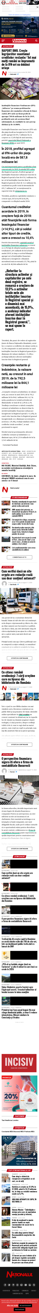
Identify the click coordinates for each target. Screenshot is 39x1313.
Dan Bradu (13, 584)
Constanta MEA (7, 1132)
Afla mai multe (12, 1305)
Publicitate (15, 1291)
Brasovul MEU (19, 1132)
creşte (5, 453)
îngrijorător (24, 455)
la (32, 455)
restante (30, 457)
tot (15, 459)
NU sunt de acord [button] (25, 1305)
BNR (24, 451)
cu (10, 453)
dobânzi (31, 453)
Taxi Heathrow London (10, 1120)
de (25, 453)
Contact (33, 1291)
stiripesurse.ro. (21, 191)
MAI (3, 457)
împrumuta (13, 455)
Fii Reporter (6, 1291)
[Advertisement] (19, 1037)
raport (22, 457)
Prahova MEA (29, 1132)
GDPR (27, 1293)
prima (15, 457)
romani (5, 459)
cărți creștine (24, 714)
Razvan (12, 772)
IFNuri (4, 455)
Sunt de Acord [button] (19, 1309)
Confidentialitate (18, 1293)
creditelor (31, 451)
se (11, 459)
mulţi (9, 457)
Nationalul (13, 74)
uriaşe (20, 459)
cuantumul (17, 453)
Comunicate (25, 1291)
